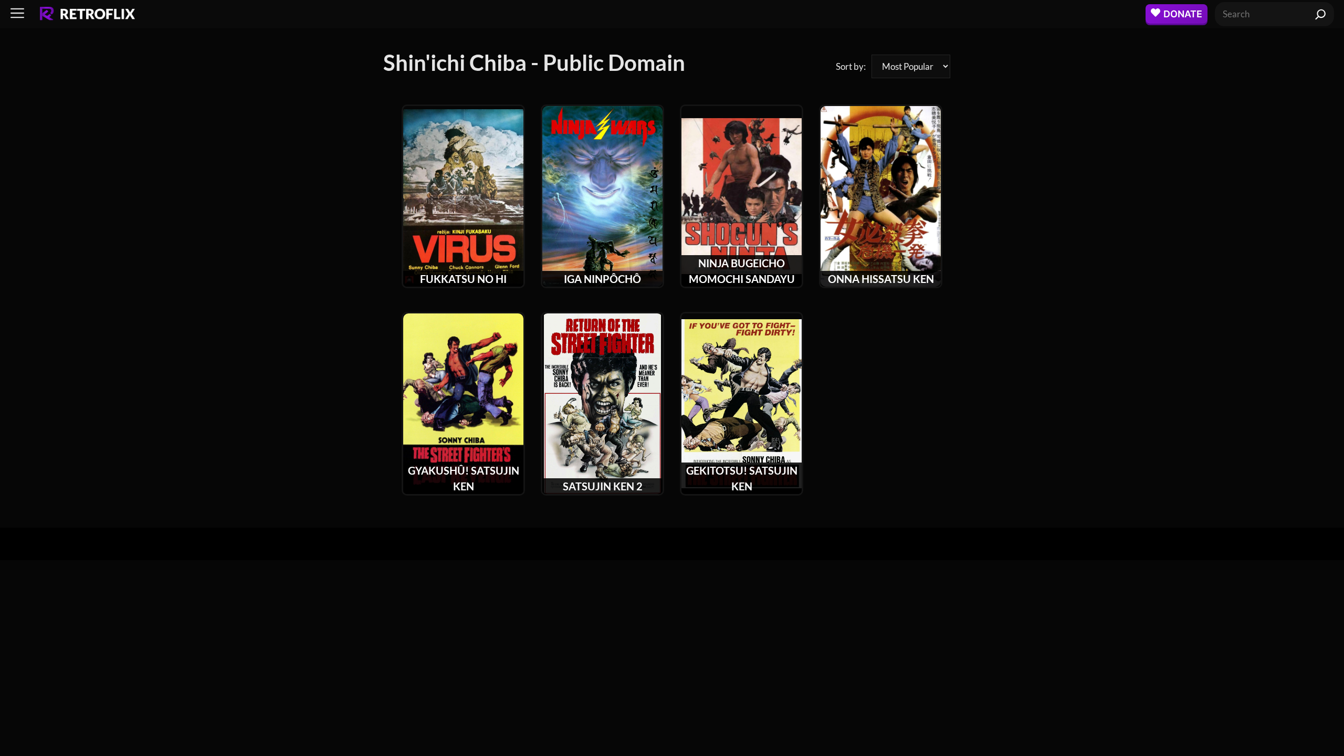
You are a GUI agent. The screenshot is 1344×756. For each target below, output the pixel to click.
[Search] (1321, 14)
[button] (17, 14)
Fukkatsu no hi (463, 278)
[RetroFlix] (87, 14)
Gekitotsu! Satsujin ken (741, 478)
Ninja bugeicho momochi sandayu (742, 271)
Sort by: (851, 66)
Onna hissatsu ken (881, 278)
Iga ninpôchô (602, 278)
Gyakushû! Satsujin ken (463, 478)
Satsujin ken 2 (603, 486)
